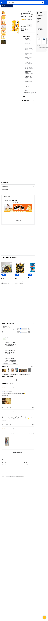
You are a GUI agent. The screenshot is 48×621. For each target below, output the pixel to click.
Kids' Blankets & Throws (28, 473)
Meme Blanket (26, 462)
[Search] (42, 2)
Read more (4, 420)
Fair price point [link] (8, 360)
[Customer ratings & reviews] (33, 323)
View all (32, 366)
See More (17, 220)
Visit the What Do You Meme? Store (27, 11)
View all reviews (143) (18, 452)
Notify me (40, 29)
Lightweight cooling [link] (9, 356)
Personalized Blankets (6, 473)
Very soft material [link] (8, 340)
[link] (29, 370)
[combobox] (25, 2)
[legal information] (44, 14)
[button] (14, 28)
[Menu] (2, 2)
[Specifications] (33, 190)
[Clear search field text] (41, 2)
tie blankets (4, 468)
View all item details (27, 92)
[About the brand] (32, 196)
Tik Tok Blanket (5, 466)
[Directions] (33, 193)
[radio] (24, 25)
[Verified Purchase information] (13, 387)
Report (33, 407)
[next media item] (16, 27)
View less (14, 363)
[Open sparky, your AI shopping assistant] (44, 617)
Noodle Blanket (5, 464)
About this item (5, 182)
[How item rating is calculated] (13, 329)
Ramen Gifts (4, 462)
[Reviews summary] (27, 19)
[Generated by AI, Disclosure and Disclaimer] (35, 93)
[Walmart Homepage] (5, 2)
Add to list (42, 49)
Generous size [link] (7, 352)
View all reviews (6, 331)
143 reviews (9, 327)
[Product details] (33, 186)
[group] (26, 19)
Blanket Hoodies (27, 468)
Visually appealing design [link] (10, 348)
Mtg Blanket (26, 466)
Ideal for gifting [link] (8, 344)
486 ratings (30, 19)
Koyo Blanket (26, 464)
